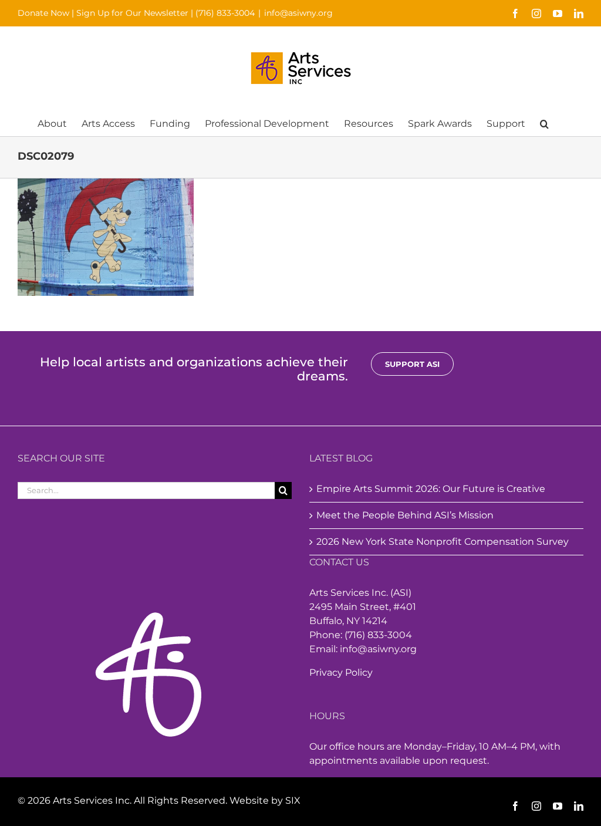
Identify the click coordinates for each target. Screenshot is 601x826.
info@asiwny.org (298, 13)
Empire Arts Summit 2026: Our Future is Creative (430, 488)
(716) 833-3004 (225, 13)
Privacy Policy (341, 672)
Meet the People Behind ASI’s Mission (405, 515)
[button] (544, 123)
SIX (292, 800)
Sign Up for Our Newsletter (132, 13)
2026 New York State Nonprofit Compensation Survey (442, 541)
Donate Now (43, 13)
